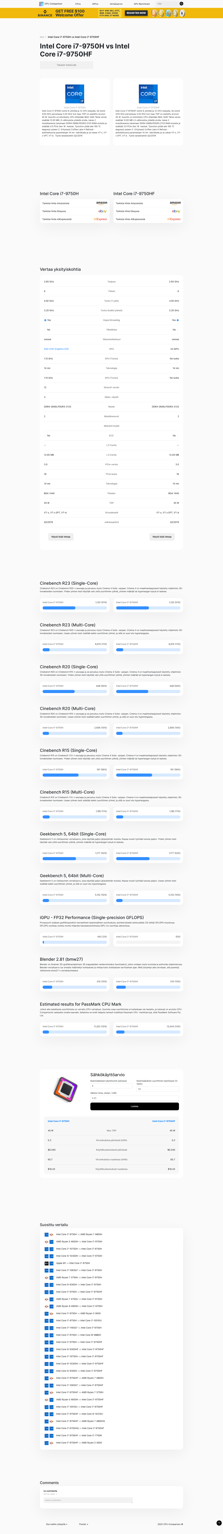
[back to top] (219, 1523)
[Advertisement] (111, 26)
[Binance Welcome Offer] (45, 12)
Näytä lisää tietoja (60, 536)
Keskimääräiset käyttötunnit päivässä (108, 1081)
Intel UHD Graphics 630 (56, 349)
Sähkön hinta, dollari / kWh (103, 1093)
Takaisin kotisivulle (66, 65)
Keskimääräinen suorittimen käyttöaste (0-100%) (157, 1082)
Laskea (134, 1106)
